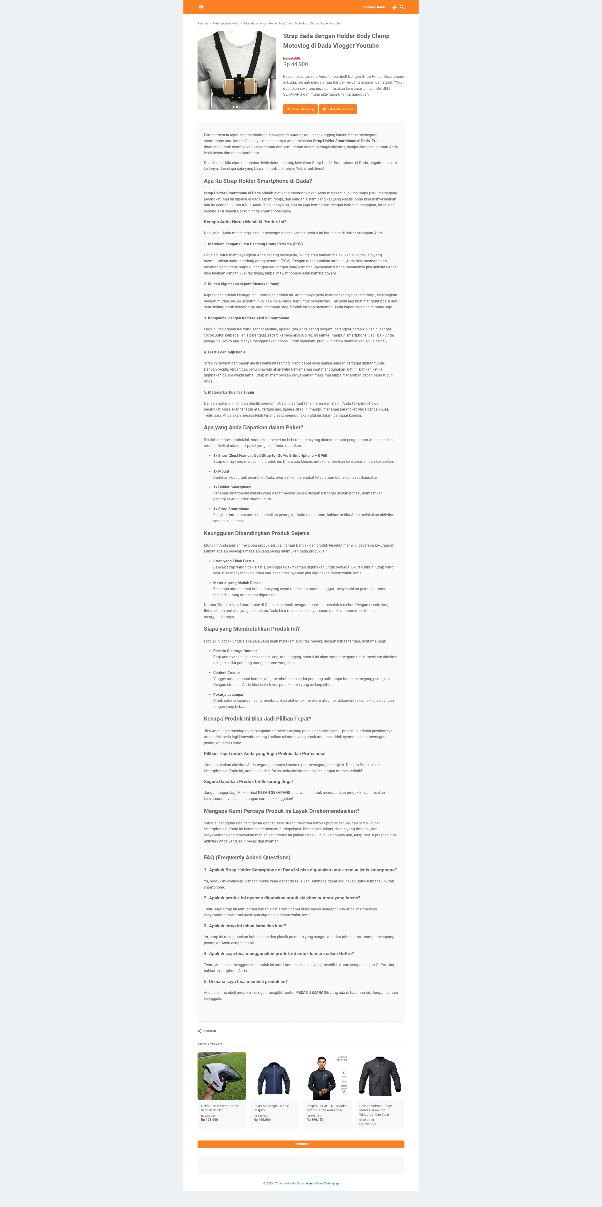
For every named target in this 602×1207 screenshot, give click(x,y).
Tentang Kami (374, 7)
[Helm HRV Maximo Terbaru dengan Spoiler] (222, 1076)
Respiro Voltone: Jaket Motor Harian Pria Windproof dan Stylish (375, 1110)
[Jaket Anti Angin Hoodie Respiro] (274, 1076)
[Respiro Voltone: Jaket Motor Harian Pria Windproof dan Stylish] (380, 1076)
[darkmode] (394, 7)
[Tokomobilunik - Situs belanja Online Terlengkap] (201, 7)
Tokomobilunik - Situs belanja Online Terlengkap (307, 1183)
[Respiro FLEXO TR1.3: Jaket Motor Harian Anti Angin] (327, 1076)
